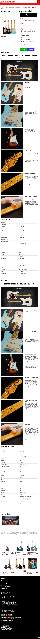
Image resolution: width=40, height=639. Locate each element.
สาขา (7, 4)
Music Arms (3, 7)
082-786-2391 (13, 611)
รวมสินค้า (2, 582)
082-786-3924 (9, 605)
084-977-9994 (12, 601)
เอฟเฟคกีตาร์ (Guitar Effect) (5, 626)
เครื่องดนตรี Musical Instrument (15, 7)
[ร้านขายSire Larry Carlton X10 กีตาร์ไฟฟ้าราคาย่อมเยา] (8, 563)
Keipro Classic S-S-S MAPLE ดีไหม (27, 533)
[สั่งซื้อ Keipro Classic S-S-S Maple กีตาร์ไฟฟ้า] (23, 49)
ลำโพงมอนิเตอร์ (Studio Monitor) (6, 629)
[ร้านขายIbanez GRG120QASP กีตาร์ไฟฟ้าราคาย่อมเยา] (20, 546)
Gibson (2, 631)
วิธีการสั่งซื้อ (3, 578)
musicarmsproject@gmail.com (8, 620)
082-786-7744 (13, 602)
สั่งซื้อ (14, 4)
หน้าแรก (3, 4)
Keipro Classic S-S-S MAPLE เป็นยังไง (21, 534)
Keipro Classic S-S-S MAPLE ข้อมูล (16, 533)
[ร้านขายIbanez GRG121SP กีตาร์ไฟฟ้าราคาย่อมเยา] (32, 546)
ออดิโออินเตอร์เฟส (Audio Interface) (6, 628)
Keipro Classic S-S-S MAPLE (31, 532)
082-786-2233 (15, 609)
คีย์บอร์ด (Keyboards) (4, 624)
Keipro (23, 18)
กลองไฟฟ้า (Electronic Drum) (5, 627)
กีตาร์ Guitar (25, 7)
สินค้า (10, 4)
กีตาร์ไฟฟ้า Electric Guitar (12, 532)
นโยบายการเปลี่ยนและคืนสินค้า (6, 580)
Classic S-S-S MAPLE (23, 532)
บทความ (17, 4)
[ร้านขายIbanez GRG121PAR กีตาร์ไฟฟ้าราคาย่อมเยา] (8, 546)
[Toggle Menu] (38, 1)
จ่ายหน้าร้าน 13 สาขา (24, 37)
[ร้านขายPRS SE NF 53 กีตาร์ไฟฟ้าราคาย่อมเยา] (20, 563)
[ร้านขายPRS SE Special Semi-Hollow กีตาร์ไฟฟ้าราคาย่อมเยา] (32, 563)
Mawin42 (29, 534)
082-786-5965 (14, 610)
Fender (2, 630)
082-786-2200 (14, 604)
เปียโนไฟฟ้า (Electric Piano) (5, 625)
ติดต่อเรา (2, 579)
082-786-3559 (12, 597)
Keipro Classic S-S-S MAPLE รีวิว (10, 534)
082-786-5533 (11, 600)
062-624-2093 (12, 596)
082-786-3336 (11, 603)
